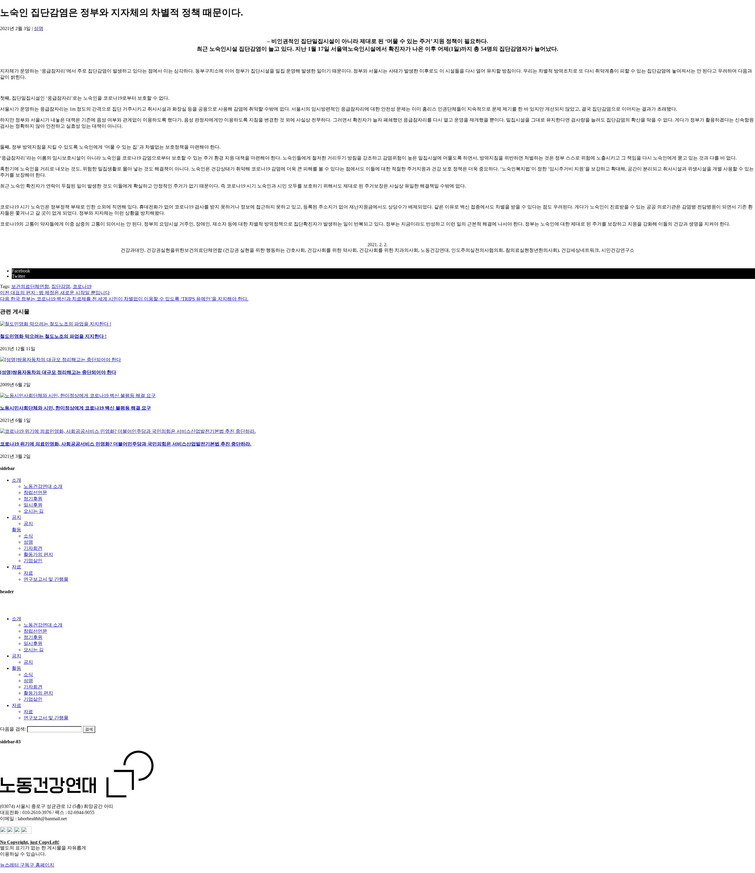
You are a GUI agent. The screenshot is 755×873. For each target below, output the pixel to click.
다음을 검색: (13, 728)
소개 (16, 480)
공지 (16, 517)
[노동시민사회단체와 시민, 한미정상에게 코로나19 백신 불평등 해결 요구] (78, 395)
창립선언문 (35, 492)
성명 (38, 28)
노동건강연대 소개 (43, 486)
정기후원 (33, 498)
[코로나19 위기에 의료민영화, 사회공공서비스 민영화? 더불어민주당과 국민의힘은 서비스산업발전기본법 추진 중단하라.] (128, 431)
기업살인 (33, 560)
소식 (28, 535)
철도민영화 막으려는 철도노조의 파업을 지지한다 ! (53, 336)
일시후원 (33, 504)
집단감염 (60, 286)
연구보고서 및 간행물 (46, 579)
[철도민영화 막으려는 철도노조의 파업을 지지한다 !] (55, 323)
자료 (16, 566)
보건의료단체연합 (30, 286)
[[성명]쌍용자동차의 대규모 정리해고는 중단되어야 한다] (60, 359)
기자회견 (33, 548)
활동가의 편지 (38, 554)
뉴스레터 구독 (14, 864)
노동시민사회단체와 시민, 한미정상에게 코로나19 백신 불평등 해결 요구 (75, 407)
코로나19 (82, 286)
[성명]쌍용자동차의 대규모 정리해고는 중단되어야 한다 (58, 372)
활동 (16, 529)
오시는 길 (34, 511)
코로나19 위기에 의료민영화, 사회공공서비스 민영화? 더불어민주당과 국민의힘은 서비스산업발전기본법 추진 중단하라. (125, 443)
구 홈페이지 (41, 864)
